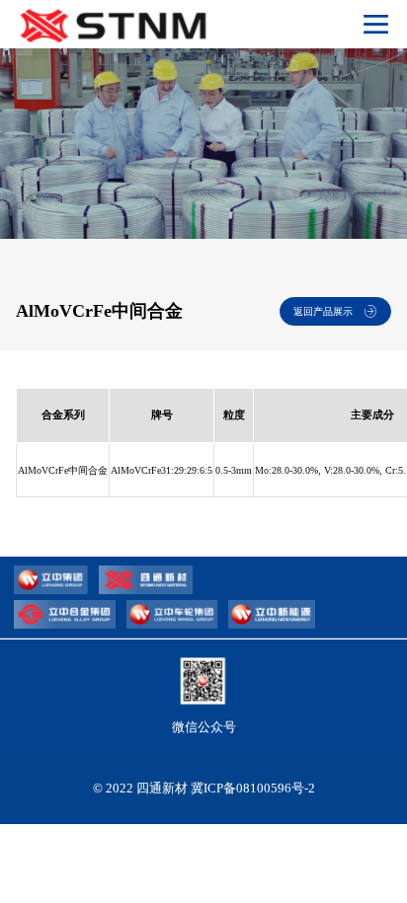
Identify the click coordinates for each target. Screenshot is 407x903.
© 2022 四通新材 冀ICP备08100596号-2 (204, 788)
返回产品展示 (323, 311)
